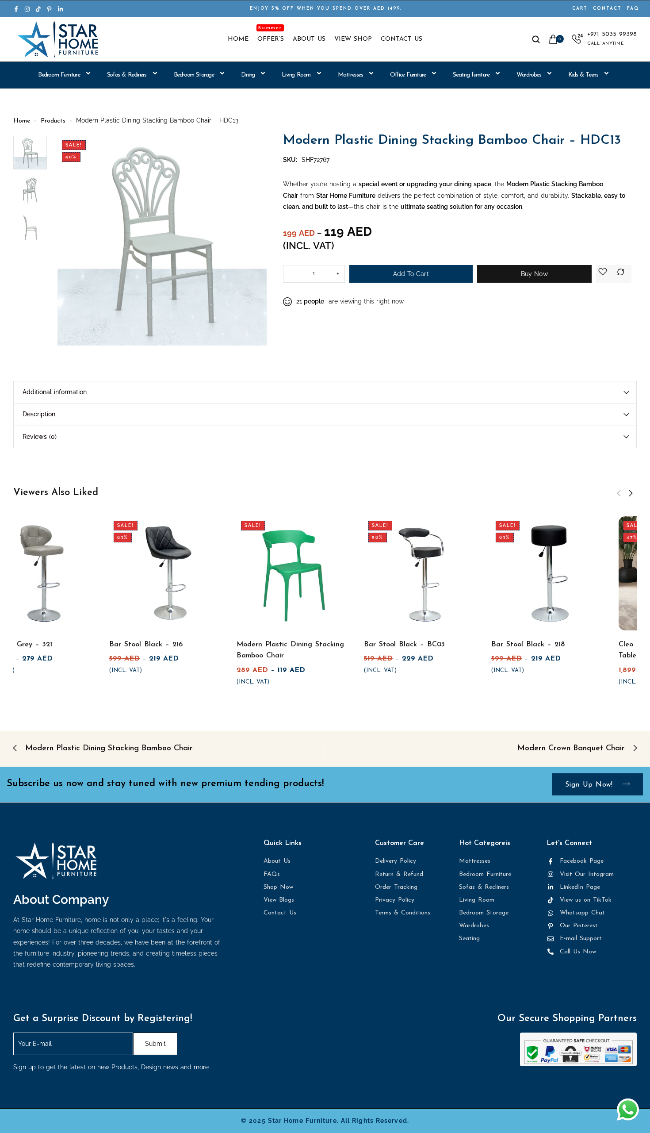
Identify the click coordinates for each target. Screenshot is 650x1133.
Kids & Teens (583, 75)
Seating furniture (471, 75)
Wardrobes (528, 75)
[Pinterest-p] (49, 9)
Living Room (296, 75)
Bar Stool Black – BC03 (435, 644)
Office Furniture (408, 75)
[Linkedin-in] (60, 9)
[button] (619, 493)
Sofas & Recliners (126, 75)
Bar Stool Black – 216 (177, 644)
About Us (309, 39)
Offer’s (270, 39)
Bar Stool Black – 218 (559, 644)
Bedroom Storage (194, 75)
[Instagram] (27, 9)
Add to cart (411, 273)
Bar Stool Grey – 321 (48, 644)
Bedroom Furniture (59, 75)
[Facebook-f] (16, 9)
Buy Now (534, 273)
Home (238, 39)
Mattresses (350, 75)
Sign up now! (590, 784)
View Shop (353, 39)
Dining (248, 75)
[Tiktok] (38, 9)
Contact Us (401, 39)
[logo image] (57, 39)
